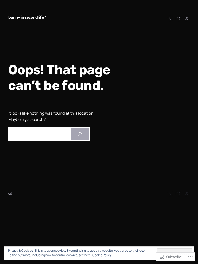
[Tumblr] (170, 18)
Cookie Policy (101, 255)
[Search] (80, 134)
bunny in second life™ (27, 17)
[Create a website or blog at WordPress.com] (10, 193)
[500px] (187, 18)
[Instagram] (178, 18)
